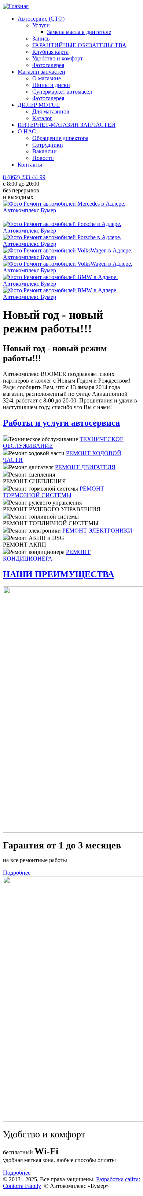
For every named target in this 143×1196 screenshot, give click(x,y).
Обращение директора (60, 138)
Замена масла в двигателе (79, 32)
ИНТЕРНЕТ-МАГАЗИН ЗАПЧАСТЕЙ (66, 125)
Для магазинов (50, 111)
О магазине (46, 78)
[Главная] (16, 6)
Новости (43, 158)
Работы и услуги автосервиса (61, 423)
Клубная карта (50, 52)
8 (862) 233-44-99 (24, 177)
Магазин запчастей (41, 72)
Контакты (30, 164)
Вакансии (44, 151)
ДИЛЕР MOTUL (39, 105)
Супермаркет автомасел (62, 91)
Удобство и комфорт (57, 58)
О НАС (27, 131)
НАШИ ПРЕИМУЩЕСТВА (58, 574)
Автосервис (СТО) (41, 18)
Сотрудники (47, 145)
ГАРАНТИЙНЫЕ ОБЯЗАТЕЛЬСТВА (79, 45)
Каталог (42, 118)
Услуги (41, 25)
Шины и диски (51, 85)
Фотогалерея (48, 65)
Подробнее (16, 872)
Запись (41, 38)
